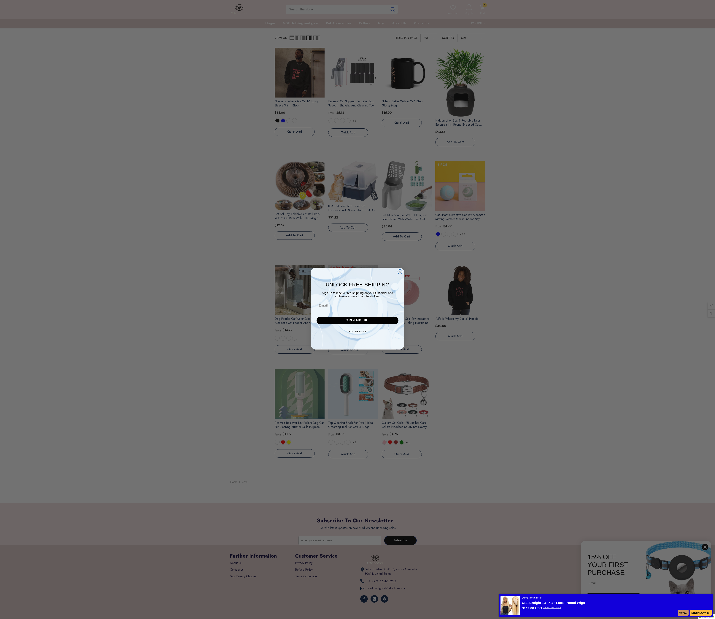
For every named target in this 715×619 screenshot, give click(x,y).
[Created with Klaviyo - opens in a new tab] (357, 350)
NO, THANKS (357, 331)
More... (684, 612)
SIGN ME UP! (357, 320)
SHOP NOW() (701, 612)
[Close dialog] (400, 271)
